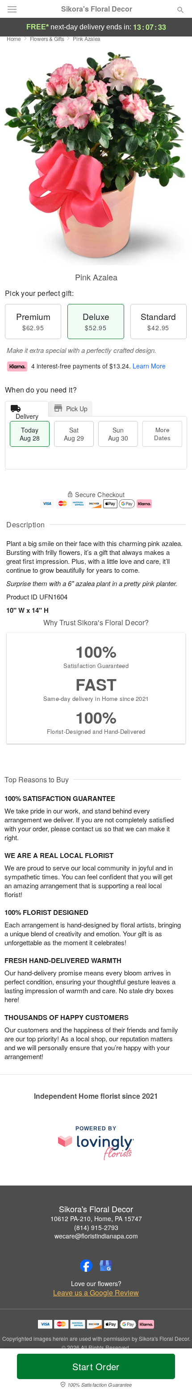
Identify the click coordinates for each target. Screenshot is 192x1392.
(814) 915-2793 (96, 1227)
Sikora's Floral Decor (96, 8)
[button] (173, 1372)
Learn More (149, 365)
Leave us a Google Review (96, 1293)
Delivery (27, 414)
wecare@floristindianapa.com (96, 1235)
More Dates (162, 433)
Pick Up (77, 408)
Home (14, 38)
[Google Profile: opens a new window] (106, 1265)
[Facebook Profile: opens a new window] (86, 1265)
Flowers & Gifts (47, 38)
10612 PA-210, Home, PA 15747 (96, 1218)
